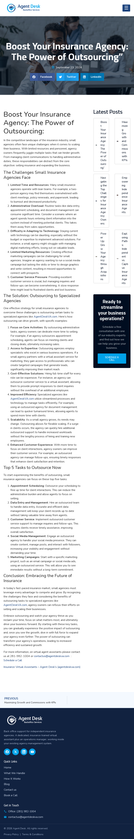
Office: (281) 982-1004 (22, 811)
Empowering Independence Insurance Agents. (125, 195)
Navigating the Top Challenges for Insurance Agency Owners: (103, 200)
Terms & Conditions (32, 834)
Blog (7, 784)
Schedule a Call (13, 660)
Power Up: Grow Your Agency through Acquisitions (103, 256)
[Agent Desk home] (67, 720)
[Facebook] (7, 752)
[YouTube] (32, 752)
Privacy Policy (11, 834)
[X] (15, 752)
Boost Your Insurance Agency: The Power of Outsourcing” (103, 145)
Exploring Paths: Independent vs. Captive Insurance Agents (125, 258)
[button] (42, 77)
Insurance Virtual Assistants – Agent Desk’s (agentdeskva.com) (41, 667)
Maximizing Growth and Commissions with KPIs (125, 141)
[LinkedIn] (24, 752)
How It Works (12, 778)
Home (7, 767)
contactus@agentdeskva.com (25, 817)
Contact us (10, 789)
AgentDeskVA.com (45, 317)
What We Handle (14, 773)
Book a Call (10, 795)
